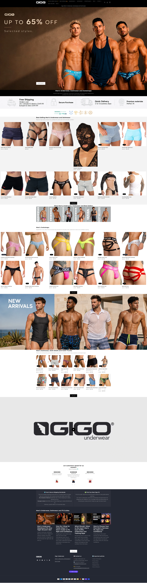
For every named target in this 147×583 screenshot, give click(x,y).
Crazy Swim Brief (64, 368)
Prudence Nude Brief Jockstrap (7, 257)
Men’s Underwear (41, 223)
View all (73, 203)
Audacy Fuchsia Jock (53, 286)
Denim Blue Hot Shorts (6, 147)
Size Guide (57, 561)
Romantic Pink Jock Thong (55, 147)
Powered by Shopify (80, 581)
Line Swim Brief (39, 368)
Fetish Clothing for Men (91, 224)
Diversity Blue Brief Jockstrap (31, 257)
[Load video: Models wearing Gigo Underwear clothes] (73, 429)
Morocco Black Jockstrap (6, 286)
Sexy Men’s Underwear (77, 224)
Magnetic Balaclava (78, 168)
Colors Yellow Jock (53, 257)
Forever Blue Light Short (127, 147)
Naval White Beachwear (54, 368)
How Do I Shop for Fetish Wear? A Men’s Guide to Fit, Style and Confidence (64, 528)
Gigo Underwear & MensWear (71, 581)
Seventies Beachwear (40, 387)
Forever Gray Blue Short (103, 147)
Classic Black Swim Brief (79, 368)
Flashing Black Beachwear (91, 368)
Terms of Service (96, 566)
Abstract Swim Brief (103, 368)
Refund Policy (95, 562)
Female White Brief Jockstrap (128, 257)
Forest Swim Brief (102, 387)
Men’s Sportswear (66, 223)
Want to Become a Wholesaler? (62, 558)
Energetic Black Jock (102, 257)
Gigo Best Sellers (103, 223)
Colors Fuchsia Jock (102, 286)
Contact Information (96, 558)
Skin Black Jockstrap (78, 286)
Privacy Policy (95, 560)
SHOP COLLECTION (68, 83)
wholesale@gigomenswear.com (81, 568)
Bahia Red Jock (125, 286)
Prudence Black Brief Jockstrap (32, 286)
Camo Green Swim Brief (79, 387)
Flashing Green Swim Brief (66, 387)
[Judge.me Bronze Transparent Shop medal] (81, 112)
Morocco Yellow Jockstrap (79, 257)
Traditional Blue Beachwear (92, 387)
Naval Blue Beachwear (53, 387)
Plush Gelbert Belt (29, 147)
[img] (73, 467)
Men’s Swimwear (53, 223)
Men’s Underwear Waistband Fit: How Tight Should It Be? (44, 528)
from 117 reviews (73, 469)
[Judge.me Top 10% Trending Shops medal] (90, 112)
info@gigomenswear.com (80, 563)
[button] (72, 1)
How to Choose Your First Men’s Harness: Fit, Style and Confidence (101, 528)
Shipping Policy (95, 564)
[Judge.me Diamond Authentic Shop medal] (71, 112)
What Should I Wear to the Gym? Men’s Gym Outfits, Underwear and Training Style (82, 529)
